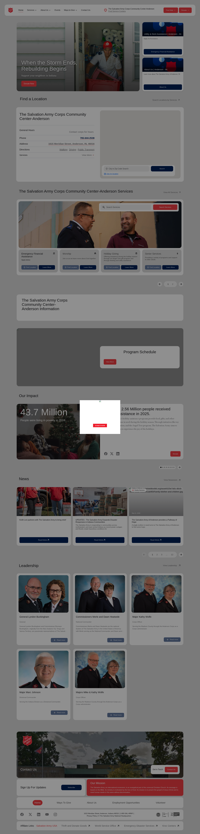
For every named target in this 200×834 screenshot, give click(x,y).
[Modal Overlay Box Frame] (100, 417)
